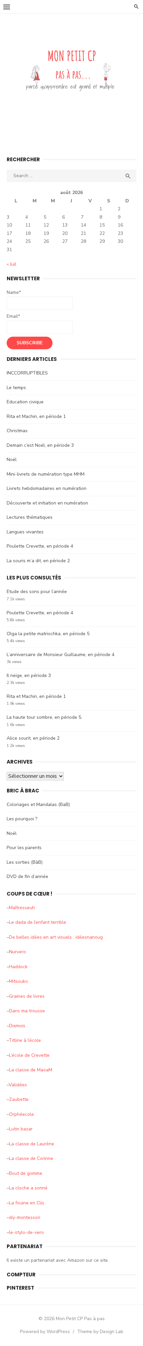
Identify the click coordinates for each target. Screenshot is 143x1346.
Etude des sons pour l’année (37, 591)
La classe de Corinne (31, 1158)
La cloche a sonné (28, 1188)
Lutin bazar (21, 1129)
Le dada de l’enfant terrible (37, 922)
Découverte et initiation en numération (47, 503)
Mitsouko (18, 981)
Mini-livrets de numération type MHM (45, 474)
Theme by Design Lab (100, 1331)
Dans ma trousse (27, 1011)
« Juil (11, 264)
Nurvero (17, 952)
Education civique (25, 402)
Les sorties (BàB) (25, 862)
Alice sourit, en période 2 (33, 738)
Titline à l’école (25, 1040)
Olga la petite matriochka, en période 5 (48, 634)
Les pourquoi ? (22, 819)
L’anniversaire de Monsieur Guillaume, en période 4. (61, 654)
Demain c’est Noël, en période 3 (40, 445)
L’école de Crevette (29, 1055)
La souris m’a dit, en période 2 (38, 561)
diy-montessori (24, 1217)
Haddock (18, 967)
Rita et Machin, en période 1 (36, 416)
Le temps (16, 387)
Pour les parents (24, 847)
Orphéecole (21, 1114)
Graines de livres (27, 996)
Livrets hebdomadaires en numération (46, 488)
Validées (18, 1085)
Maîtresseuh (22, 908)
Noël (12, 459)
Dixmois (17, 1026)
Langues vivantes (25, 532)
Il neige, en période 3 (29, 675)
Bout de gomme (25, 1173)
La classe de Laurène (31, 1144)
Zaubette (19, 1099)
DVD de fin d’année (27, 876)
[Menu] (6, 6)
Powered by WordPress (45, 1331)
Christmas (17, 431)
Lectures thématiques (30, 517)
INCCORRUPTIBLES (27, 373)
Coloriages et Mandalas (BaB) (38, 804)
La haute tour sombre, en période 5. (44, 717)
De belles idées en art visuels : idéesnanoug (56, 937)
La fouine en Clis (26, 1203)
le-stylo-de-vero (26, 1232)
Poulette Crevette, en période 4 (40, 546)
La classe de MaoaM (30, 1070)
